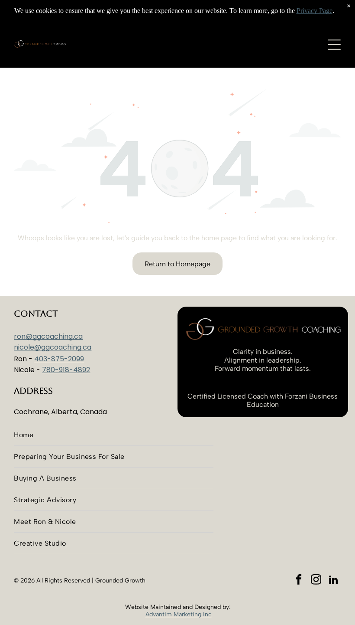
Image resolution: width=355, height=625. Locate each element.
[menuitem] (113, 435)
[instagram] (316, 580)
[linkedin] (333, 580)
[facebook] (299, 580)
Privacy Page (314, 10)
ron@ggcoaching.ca (48, 336)
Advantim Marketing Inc (178, 614)
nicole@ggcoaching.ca (52, 347)
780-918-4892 (66, 370)
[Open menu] (334, 44)
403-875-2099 (59, 359)
